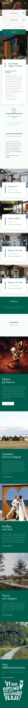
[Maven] (11, 3)
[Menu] (25, 3)
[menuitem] (25, 3)
